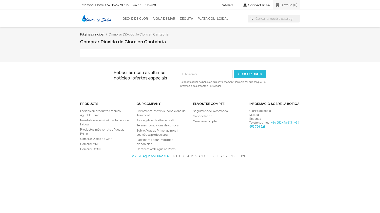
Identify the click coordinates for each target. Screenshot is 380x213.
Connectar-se (202, 116)
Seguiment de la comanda (210, 111)
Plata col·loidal (213, 18)
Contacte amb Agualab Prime (156, 149)
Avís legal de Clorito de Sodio (156, 120)
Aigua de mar (164, 18)
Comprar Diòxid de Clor (96, 139)
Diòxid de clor (135, 18)
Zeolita (186, 18)
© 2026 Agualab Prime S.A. (151, 156)
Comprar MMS (89, 144)
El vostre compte (209, 104)
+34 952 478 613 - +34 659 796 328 (130, 5)
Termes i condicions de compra (158, 125)
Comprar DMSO (90, 149)
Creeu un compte (205, 121)
